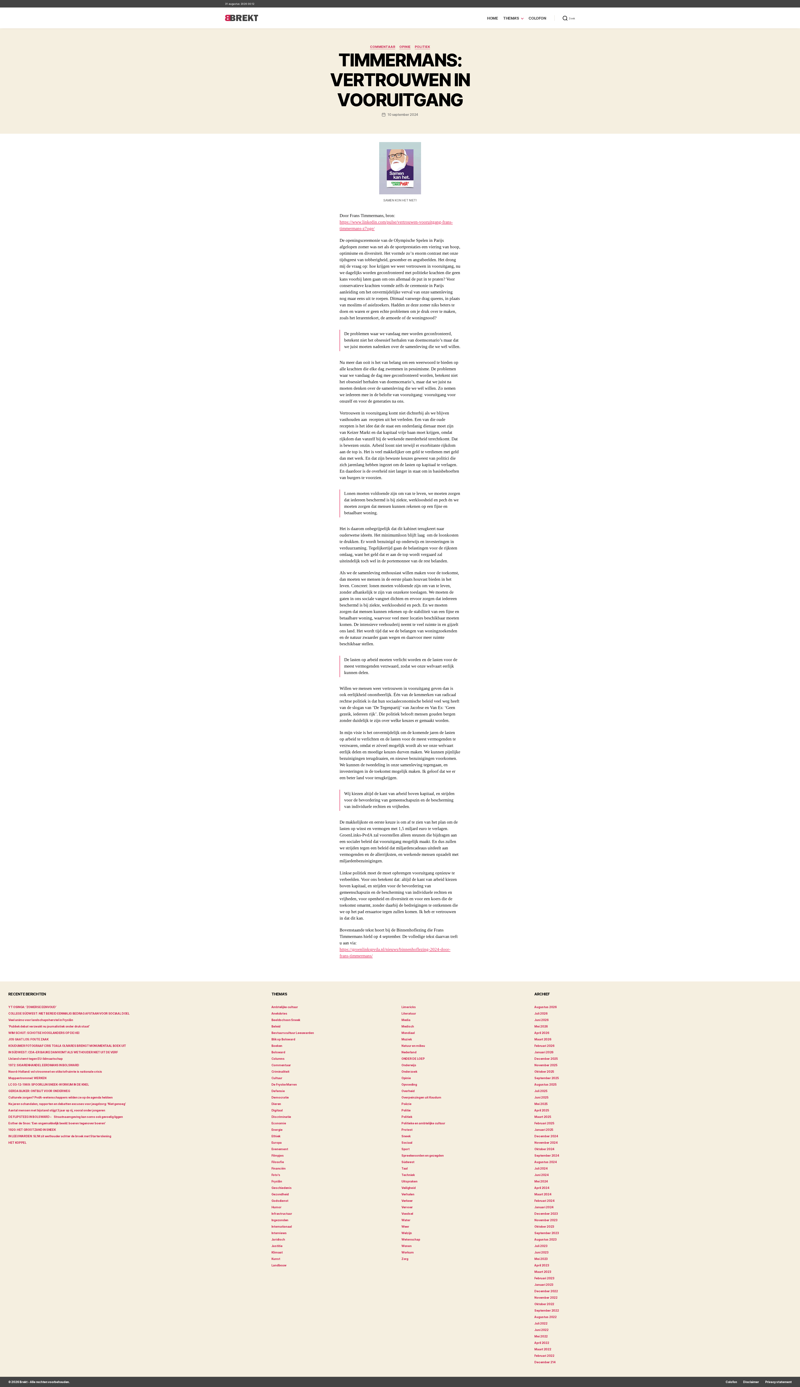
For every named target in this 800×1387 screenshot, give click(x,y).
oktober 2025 (544, 1071)
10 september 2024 (403, 114)
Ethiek (275, 1136)
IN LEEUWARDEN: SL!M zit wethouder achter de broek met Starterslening (59, 1136)
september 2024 (546, 1155)
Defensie (278, 1091)
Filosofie (277, 1162)
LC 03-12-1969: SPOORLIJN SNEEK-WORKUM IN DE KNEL (48, 1084)
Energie (276, 1129)
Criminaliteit (280, 1071)
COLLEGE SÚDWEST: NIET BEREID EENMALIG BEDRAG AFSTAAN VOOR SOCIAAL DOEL (69, 1013)
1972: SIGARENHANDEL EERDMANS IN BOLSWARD (43, 1065)
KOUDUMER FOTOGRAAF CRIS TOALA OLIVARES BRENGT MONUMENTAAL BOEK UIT (67, 1045)
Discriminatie (281, 1117)
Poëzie (406, 1104)
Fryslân (276, 1181)
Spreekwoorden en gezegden (422, 1155)
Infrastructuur (281, 1213)
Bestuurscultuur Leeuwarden (292, 1033)
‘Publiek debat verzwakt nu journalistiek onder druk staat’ (49, 1026)
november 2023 (546, 1220)
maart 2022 (542, 1349)
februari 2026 (544, 1045)
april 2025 (541, 1110)
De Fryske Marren (284, 1084)
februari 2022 (544, 1355)
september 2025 (546, 1078)
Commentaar (382, 47)
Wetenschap (410, 1239)
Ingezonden (279, 1220)
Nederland (408, 1052)
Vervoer (407, 1207)
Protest (406, 1129)
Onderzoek (409, 1071)
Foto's (275, 1175)
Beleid (275, 1026)
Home (492, 18)
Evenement (279, 1149)
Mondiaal (408, 1033)
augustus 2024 (545, 1162)
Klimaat (277, 1252)
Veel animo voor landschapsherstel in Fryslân (40, 1020)
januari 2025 (543, 1129)
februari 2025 (544, 1123)
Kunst (275, 1259)
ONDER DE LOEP (413, 1058)
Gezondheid (280, 1194)
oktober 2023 (544, 1226)
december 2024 (546, 1136)
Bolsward (278, 1052)
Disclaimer (751, 1382)
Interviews (279, 1233)
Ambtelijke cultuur (284, 1007)
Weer (405, 1226)
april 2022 (541, 1343)
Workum (407, 1252)
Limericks (408, 1007)
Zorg (404, 1259)
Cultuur (276, 1078)
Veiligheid (408, 1188)
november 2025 (546, 1065)
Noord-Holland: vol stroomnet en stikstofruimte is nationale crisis (55, 1071)
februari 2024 (544, 1200)
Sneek (406, 1136)
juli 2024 (541, 1168)
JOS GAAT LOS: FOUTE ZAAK (28, 1039)
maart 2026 (542, 1039)
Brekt (24, 1382)
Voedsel (407, 1213)
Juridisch (278, 1239)
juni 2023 (541, 1252)
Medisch (407, 1026)
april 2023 (541, 1265)
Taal (404, 1168)
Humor (276, 1207)
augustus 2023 (545, 1239)
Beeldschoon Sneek (285, 1020)
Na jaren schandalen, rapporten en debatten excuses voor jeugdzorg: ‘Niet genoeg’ (67, 1104)
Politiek (422, 47)
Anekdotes (279, 1013)
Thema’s (511, 18)
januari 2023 (543, 1284)
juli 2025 (541, 1091)
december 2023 (546, 1213)
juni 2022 (541, 1330)
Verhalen (407, 1194)
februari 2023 (544, 1278)
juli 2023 (541, 1246)
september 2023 (546, 1233)
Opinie (404, 47)
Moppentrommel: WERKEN (27, 1078)
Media (405, 1020)
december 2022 (546, 1291)
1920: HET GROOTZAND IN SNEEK (32, 1129)
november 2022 (546, 1297)
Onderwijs (408, 1065)
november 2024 (546, 1142)
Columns (278, 1058)
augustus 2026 (545, 1007)
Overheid (408, 1091)
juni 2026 (541, 1020)
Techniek (408, 1175)
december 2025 (546, 1058)
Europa (276, 1142)
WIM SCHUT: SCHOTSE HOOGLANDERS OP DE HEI (43, 1033)
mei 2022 (541, 1336)
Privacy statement (778, 1382)
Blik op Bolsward (283, 1039)
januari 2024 (544, 1207)
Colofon (537, 18)
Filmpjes (277, 1155)
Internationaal (281, 1226)
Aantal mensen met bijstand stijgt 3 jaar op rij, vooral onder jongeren (56, 1110)
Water (405, 1220)
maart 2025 (542, 1117)
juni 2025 (541, 1097)
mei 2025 (541, 1104)
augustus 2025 (545, 1084)
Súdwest (407, 1162)
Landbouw (278, 1265)
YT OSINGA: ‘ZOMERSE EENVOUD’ (32, 1007)
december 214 (545, 1362)
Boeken (276, 1045)
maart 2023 (542, 1271)
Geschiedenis (281, 1188)
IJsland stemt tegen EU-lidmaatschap (35, 1058)
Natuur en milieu (413, 1045)
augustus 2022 (545, 1317)
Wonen (406, 1246)
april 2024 (541, 1188)
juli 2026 (541, 1013)
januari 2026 (544, 1052)
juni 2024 (541, 1175)
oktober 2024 (544, 1149)
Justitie (276, 1246)
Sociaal (406, 1142)
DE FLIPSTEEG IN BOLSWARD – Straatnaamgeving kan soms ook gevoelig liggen (65, 1117)
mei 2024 (541, 1181)
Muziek (406, 1039)
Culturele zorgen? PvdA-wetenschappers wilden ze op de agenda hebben (60, 1097)
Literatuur (408, 1013)
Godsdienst (279, 1200)
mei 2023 (541, 1259)
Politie (406, 1110)
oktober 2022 (544, 1304)
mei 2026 (541, 1026)
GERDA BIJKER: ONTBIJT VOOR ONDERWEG (39, 1091)
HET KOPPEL (17, 1142)
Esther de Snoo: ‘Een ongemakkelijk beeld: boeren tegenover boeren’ (57, 1123)
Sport (405, 1149)
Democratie (280, 1097)
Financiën (278, 1168)
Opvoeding (409, 1084)
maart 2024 (542, 1194)
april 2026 (541, 1033)
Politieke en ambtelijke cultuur (423, 1123)
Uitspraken (409, 1181)
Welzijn (406, 1233)
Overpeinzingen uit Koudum (421, 1097)
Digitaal (277, 1110)
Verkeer (407, 1200)
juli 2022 (541, 1323)
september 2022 (546, 1310)
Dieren (276, 1104)
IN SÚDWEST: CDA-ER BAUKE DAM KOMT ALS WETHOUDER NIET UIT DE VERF (63, 1052)
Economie (278, 1123)
